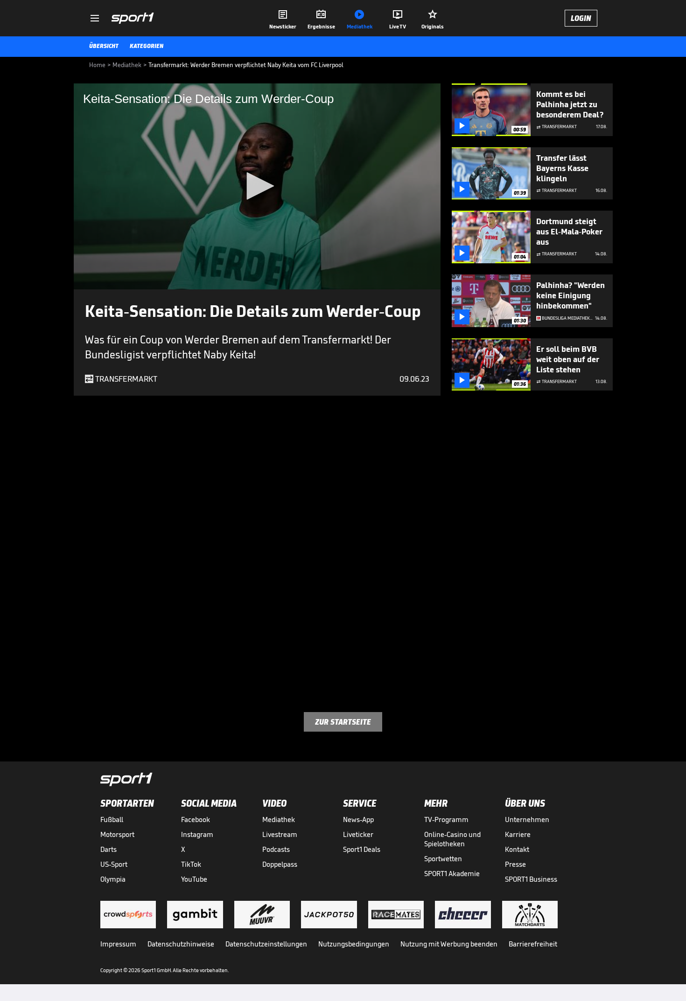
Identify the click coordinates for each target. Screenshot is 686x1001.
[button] (257, 185)
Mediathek (278, 819)
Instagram (197, 834)
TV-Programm (446, 819)
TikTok (191, 864)
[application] (257, 186)
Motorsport (117, 834)
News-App (358, 819)
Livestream (279, 834)
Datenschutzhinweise (180, 943)
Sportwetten (443, 858)
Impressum (118, 943)
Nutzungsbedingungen (353, 943)
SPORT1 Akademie (452, 873)
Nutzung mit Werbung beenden (448, 943)
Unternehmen (527, 819)
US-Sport (113, 864)
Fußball (111, 819)
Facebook (195, 819)
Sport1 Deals (361, 849)
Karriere (518, 834)
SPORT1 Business (531, 879)
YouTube (194, 879)
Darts (108, 849)
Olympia (113, 879)
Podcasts (276, 849)
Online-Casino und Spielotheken (452, 839)
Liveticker (358, 834)
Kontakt (517, 849)
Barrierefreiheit (533, 943)
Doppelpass (279, 864)
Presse (515, 864)
